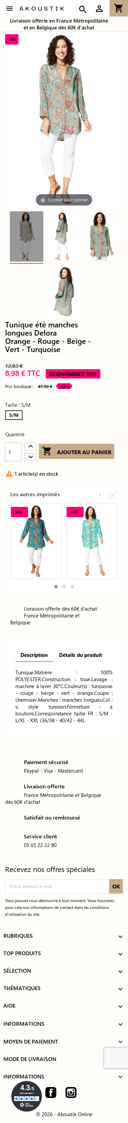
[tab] (34, 655)
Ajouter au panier (76, 451)
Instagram (71, 1092)
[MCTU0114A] (26, 237)
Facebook (50, 1092)
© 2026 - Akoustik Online (64, 1114)
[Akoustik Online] (41, 8)
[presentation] (100, 494)
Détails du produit (80, 654)
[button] (56, 586)
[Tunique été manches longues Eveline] (36, 541)
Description (34, 654)
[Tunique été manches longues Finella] (92, 541)
